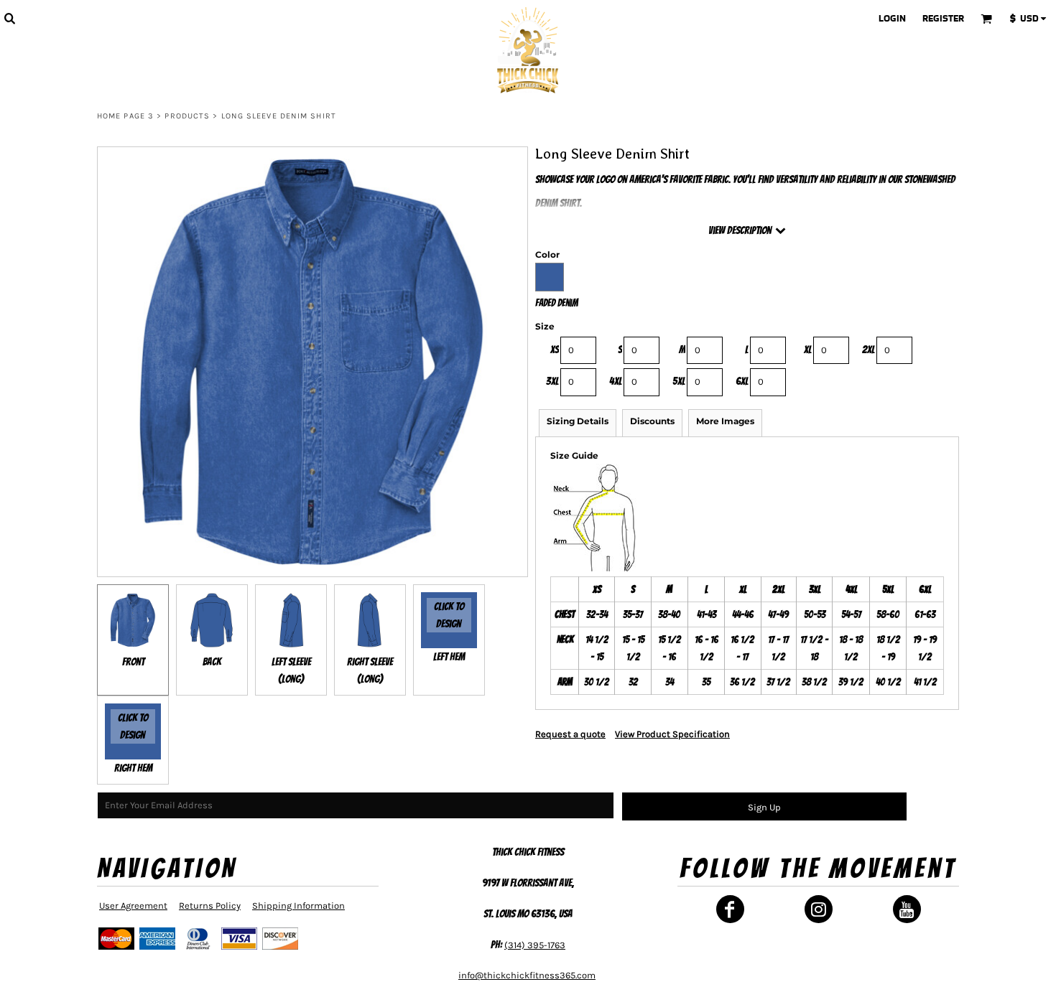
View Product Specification (672, 734)
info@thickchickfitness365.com (527, 975)
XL (808, 349)
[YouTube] (907, 909)
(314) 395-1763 (534, 945)
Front (133, 662)
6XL (742, 381)
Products (187, 116)
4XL (615, 381)
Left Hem (449, 657)
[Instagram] (819, 909)
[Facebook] (730, 909)
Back (212, 662)
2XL (868, 349)
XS (554, 349)
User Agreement (133, 905)
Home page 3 (125, 116)
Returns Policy (210, 905)
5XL (678, 381)
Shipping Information (298, 905)
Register (943, 18)
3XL (552, 381)
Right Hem (133, 768)
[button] (9, 18)
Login (892, 18)
